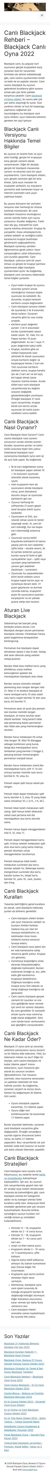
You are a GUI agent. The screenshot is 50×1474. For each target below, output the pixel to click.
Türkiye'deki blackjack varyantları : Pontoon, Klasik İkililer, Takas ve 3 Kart (23, 1447)
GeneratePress (29, 1469)
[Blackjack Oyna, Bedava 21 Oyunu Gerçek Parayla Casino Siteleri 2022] (25, 6)
